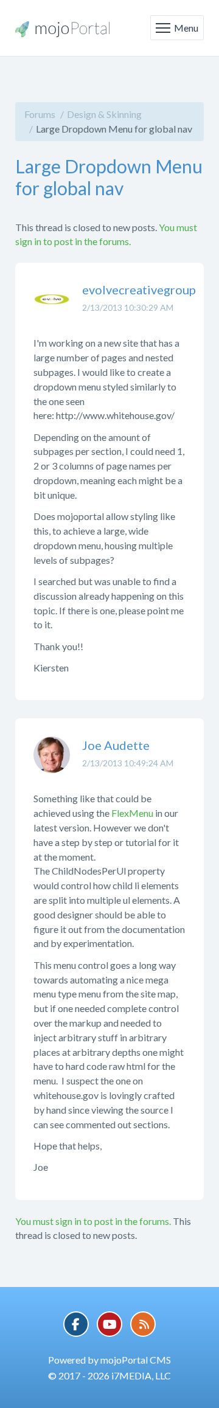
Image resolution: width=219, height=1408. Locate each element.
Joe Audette (116, 745)
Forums (39, 114)
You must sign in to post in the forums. (93, 1221)
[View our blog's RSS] (143, 1324)
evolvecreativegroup (139, 289)
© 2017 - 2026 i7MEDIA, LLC (109, 1375)
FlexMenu (132, 813)
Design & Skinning (104, 114)
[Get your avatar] (51, 308)
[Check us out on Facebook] (76, 1324)
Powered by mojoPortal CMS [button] (109, 1359)
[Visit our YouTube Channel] (109, 1324)
